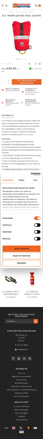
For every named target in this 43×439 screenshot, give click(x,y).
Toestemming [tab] (8, 180)
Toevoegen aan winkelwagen (28, 81)
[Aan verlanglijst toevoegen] (35, 63)
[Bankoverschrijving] (6, 428)
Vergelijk (21, 416)
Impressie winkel (21, 393)
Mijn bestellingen (21, 410)
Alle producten (21, 420)
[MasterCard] (28, 428)
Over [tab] (35, 180)
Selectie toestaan (21, 256)
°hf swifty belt (28, 134)
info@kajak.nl (22, 349)
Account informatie (21, 406)
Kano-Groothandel (21, 396)
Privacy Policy (21, 380)
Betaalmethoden (21, 383)
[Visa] (21, 431)
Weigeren (21, 263)
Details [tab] (21, 180)
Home (11, 12)
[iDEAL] (14, 428)
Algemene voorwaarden (21, 376)
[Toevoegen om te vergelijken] (39, 63)
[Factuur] (21, 428)
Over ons (21, 373)
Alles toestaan (21, 249)
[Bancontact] (35, 428)
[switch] (37, 225)
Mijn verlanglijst (21, 413)
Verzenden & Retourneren (21, 386)
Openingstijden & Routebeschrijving (21, 390)
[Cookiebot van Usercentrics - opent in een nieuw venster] (30, 174)
